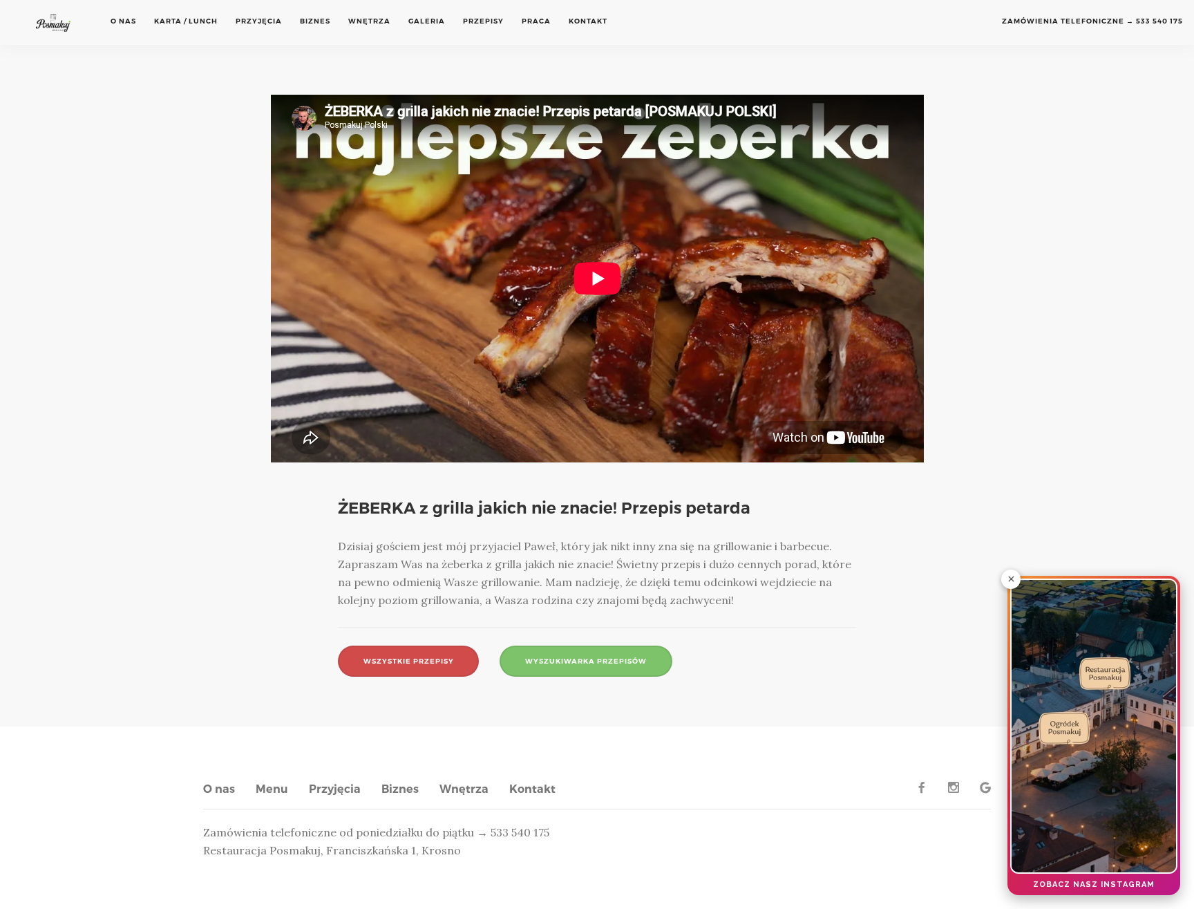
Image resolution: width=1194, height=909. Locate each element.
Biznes (315, 21)
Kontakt (588, 21)
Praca (536, 21)
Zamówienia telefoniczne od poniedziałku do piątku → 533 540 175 (376, 832)
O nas (123, 21)
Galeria (426, 21)
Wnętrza (369, 21)
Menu (272, 789)
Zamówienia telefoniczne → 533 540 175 (1092, 21)
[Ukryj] (1011, 579)
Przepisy (483, 21)
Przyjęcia (259, 21)
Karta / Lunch (186, 21)
